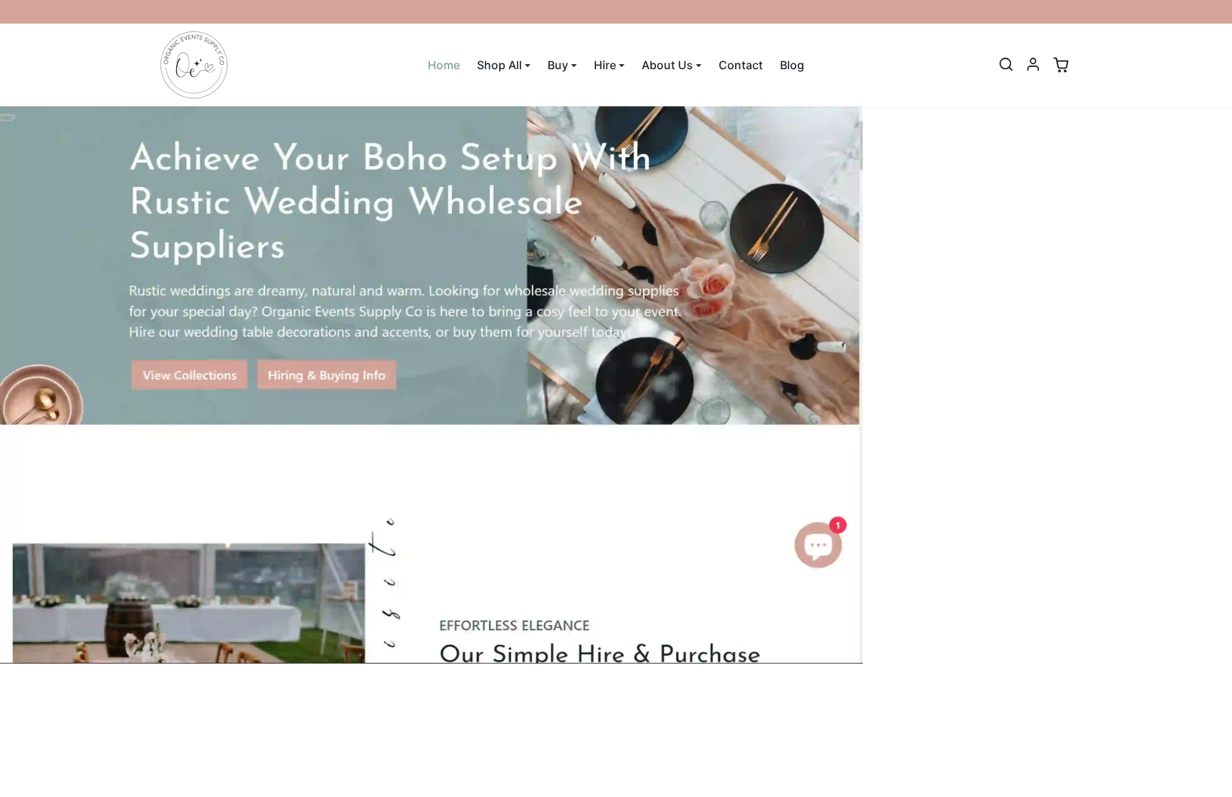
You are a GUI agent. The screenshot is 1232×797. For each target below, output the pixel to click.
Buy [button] (558, 65)
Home (444, 65)
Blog (792, 65)
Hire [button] (605, 65)
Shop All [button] (499, 65)
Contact (741, 65)
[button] (1006, 64)
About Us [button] (667, 65)
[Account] (1033, 64)
